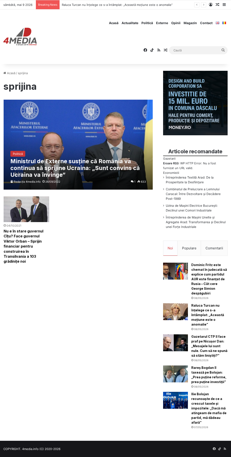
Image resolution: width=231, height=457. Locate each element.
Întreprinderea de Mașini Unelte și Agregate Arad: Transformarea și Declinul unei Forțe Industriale (196, 222)
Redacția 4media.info (27, 181)
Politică (147, 23)
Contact (206, 23)
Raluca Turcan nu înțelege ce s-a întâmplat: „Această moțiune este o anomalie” (117, 5)
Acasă (113, 23)
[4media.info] (20, 37)
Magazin (190, 23)
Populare (189, 248)
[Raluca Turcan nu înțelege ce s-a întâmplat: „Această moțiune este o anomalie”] (175, 311)
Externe (162, 23)
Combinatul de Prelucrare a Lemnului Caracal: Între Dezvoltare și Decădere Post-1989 (193, 193)
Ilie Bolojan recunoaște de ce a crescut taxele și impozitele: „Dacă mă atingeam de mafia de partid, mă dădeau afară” (208, 408)
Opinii (175, 23)
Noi (170, 248)
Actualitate (130, 23)
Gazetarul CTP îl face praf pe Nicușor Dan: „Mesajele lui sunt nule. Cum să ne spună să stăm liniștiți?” (209, 346)
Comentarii (214, 248)
